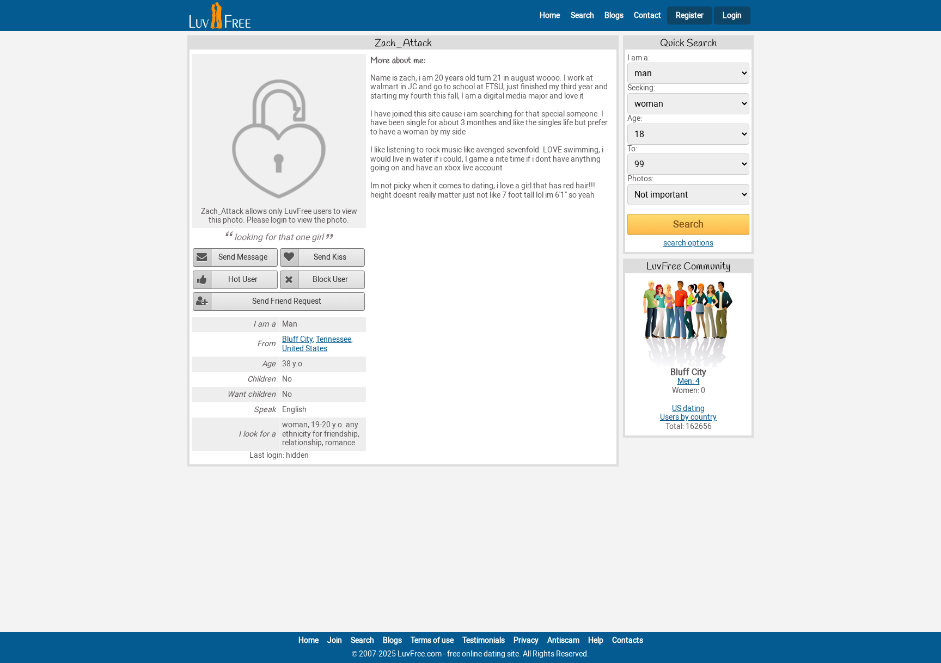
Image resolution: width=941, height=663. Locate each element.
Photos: (640, 178)
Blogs (614, 15)
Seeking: (641, 88)
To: (632, 149)
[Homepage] (220, 15)
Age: (634, 118)
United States (304, 348)
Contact (647, 15)
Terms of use (432, 640)
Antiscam (563, 640)
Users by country (688, 417)
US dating (688, 408)
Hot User (243, 279)
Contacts (627, 640)
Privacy (526, 640)
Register (690, 15)
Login (732, 15)
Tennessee (333, 339)
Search (582, 15)
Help (595, 640)
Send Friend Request (286, 301)
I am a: (638, 58)
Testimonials (483, 640)
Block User (330, 279)
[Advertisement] (470, 551)
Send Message (242, 257)
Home (550, 15)
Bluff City (297, 339)
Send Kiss (330, 257)
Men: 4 (688, 381)
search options (688, 243)
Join (334, 640)
